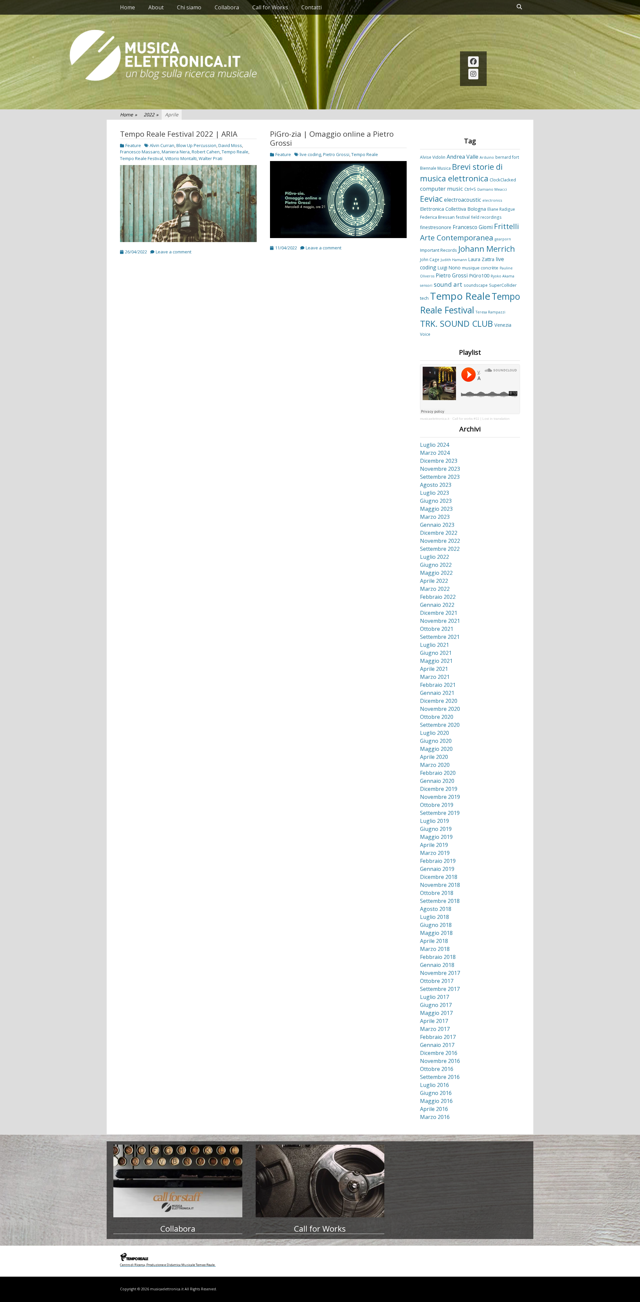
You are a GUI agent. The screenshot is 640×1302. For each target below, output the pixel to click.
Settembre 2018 (440, 901)
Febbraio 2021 (438, 685)
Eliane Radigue (501, 209)
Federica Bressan (437, 217)
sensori (426, 285)
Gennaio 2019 (437, 869)
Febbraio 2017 (438, 1037)
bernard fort (507, 157)
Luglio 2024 (434, 444)
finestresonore (435, 227)
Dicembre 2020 (438, 701)
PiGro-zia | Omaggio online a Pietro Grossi (332, 138)
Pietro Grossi (336, 154)
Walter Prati (210, 158)
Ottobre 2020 (436, 717)
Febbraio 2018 (438, 957)
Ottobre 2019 (436, 805)
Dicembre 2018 (438, 877)
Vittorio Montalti (181, 158)
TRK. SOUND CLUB (456, 323)
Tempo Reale (235, 152)
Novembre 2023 (440, 468)
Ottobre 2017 (436, 981)
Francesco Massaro (140, 152)
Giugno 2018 (436, 925)
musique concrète (480, 268)
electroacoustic (462, 199)
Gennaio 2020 (437, 781)
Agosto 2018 (435, 909)
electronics (492, 200)
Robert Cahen (206, 152)
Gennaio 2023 (437, 524)
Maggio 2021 (436, 661)
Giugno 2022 (436, 564)
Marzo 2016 (435, 1117)
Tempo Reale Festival (141, 158)
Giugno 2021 (436, 653)
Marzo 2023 (435, 516)
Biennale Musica (435, 168)
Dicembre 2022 (438, 532)
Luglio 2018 (434, 917)
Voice (425, 334)
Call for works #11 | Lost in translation (481, 418)
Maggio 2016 (436, 1101)
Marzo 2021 (435, 677)
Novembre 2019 (440, 797)
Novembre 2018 (440, 885)
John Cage (429, 259)
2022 (151, 114)
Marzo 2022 (435, 588)
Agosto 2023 (435, 484)
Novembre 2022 (440, 540)
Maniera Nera (176, 152)
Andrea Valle (462, 156)
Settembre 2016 (440, 1077)
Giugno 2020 (436, 741)
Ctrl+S (470, 189)
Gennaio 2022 (437, 604)
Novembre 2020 (440, 709)
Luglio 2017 (434, 997)
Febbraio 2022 (438, 596)
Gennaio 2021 (437, 693)
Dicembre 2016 (438, 1053)
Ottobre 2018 (436, 893)
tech (424, 298)
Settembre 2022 (440, 548)
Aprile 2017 (434, 1021)
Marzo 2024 (435, 452)
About (156, 7)
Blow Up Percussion (196, 145)
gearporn (503, 239)
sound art (448, 284)
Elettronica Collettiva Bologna (453, 209)
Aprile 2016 (434, 1109)
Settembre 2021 (440, 636)
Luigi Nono (449, 267)
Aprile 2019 (434, 845)
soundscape (476, 285)
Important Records (438, 250)
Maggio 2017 (436, 1013)
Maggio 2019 (436, 837)
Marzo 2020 (435, 765)
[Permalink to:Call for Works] (320, 1181)
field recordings (486, 217)
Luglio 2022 (434, 556)
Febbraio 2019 (438, 861)
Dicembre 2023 (438, 460)
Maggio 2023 (436, 508)
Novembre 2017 (440, 973)
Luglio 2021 (434, 644)
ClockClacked (503, 180)
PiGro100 (479, 275)
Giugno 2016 (436, 1093)
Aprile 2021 (434, 669)
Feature (133, 145)
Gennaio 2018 (437, 965)
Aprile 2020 (434, 757)
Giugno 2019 (436, 829)
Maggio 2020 (436, 749)
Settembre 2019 (440, 813)
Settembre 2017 (440, 989)
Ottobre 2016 (436, 1069)
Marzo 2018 (435, 949)
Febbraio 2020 (438, 773)
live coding (310, 154)
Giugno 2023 (436, 500)
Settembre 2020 (440, 725)
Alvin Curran (162, 145)
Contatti (311, 7)
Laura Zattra (481, 259)
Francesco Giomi (473, 227)
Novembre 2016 (440, 1061)
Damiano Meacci (492, 189)
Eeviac (431, 198)
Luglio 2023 (434, 492)
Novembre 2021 (440, 620)
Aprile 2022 (434, 580)
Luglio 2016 (434, 1085)
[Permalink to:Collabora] (177, 1181)
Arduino (487, 157)
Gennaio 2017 (437, 1045)
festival (463, 217)
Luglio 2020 (434, 733)
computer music (441, 188)
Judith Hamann (454, 259)
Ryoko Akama (502, 276)
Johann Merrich (486, 248)
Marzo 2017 (435, 1029)
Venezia (502, 325)
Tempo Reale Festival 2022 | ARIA (178, 134)
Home (127, 7)
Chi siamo (189, 7)
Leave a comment (173, 252)
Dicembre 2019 (438, 789)
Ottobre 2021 (436, 628)
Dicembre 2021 (438, 612)
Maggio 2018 (436, 933)
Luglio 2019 (434, 821)
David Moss (230, 145)
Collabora (227, 7)
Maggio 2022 (436, 572)
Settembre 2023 (440, 476)
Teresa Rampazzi (490, 312)
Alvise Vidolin (432, 157)
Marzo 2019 (435, 853)
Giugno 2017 (436, 1005)
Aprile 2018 (434, 941)
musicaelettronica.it (434, 418)
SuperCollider (503, 285)
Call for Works (270, 7)
